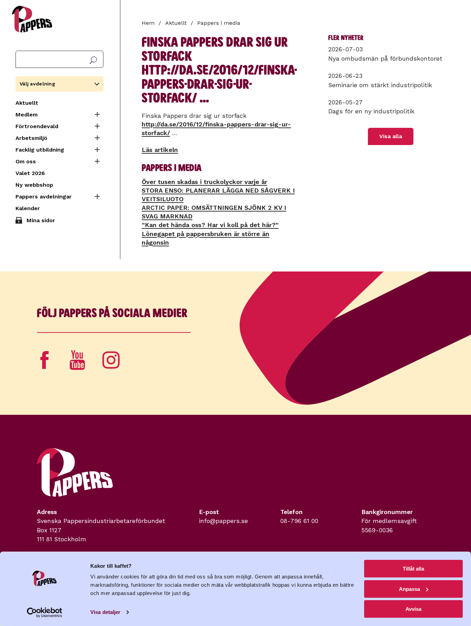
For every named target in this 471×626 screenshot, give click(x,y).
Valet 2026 (30, 173)
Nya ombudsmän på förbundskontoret (385, 58)
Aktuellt (27, 103)
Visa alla (390, 136)
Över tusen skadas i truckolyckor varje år (204, 181)
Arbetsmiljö (31, 138)
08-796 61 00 (299, 520)
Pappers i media (218, 23)
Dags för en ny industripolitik (371, 111)
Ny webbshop (34, 185)
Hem (148, 23)
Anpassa (409, 589)
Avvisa (413, 609)
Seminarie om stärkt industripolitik (380, 85)
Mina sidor (41, 220)
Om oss (26, 161)
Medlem (27, 114)
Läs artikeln (160, 149)
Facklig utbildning (40, 149)
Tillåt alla (413, 569)
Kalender (28, 208)
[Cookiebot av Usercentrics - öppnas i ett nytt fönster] (44, 612)
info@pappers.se (223, 520)
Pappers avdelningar (44, 196)
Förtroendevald (37, 126)
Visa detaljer (105, 612)
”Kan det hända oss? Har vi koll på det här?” (210, 224)
